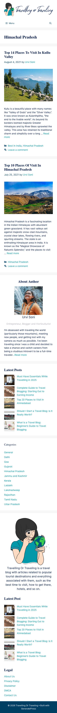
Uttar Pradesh (12, 504)
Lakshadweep (12, 490)
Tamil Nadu (10, 499)
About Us (9, 676)
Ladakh (8, 485)
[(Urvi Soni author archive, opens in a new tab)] (28, 314)
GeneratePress (28, 708)
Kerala (7, 480)
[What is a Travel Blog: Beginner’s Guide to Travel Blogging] (9, 426)
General (8, 452)
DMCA (7, 690)
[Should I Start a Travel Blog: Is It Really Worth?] (9, 415)
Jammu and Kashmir (15, 476)
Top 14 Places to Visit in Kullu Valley (27, 54)
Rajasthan (9, 494)
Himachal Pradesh (33, 145)
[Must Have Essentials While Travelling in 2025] (9, 380)
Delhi (7, 457)
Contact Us (10, 695)
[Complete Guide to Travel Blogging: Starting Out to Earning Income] (9, 392)
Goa (6, 461)
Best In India (15, 145)
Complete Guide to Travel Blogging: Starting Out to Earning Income (31, 391)
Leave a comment (18, 150)
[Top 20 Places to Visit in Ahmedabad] (9, 403)
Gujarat (8, 466)
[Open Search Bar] (50, 23)
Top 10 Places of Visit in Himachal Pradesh (22, 167)
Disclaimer (10, 685)
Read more (13, 253)
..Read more (20, 355)
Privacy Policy (11, 681)
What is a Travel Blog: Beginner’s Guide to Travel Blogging (31, 426)
